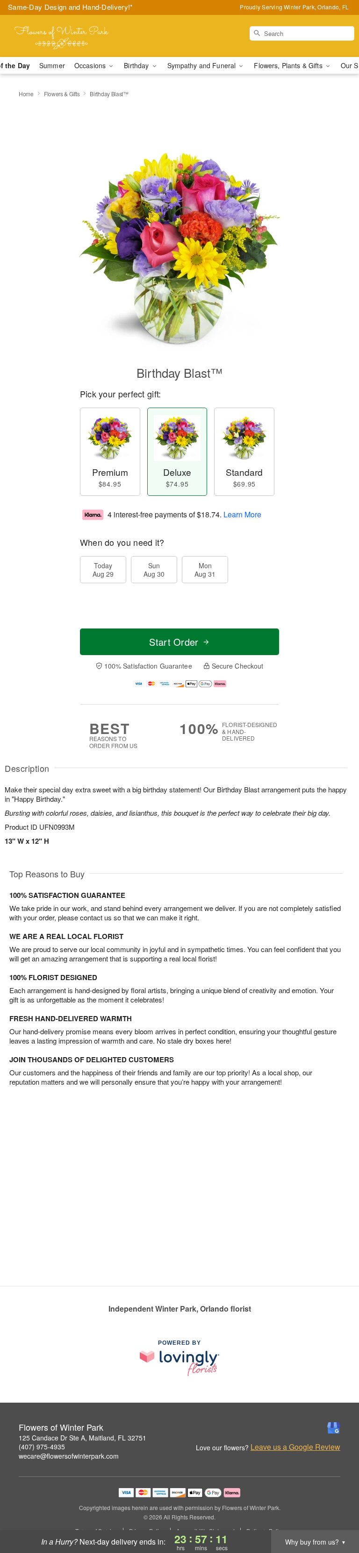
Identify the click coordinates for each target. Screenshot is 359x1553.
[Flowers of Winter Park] (61, 36)
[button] (334, 1513)
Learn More (242, 514)
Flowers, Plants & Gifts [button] (289, 65)
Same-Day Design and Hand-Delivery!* (70, 7)
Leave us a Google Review (295, 1447)
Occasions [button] (91, 65)
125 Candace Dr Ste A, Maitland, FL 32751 (82, 1437)
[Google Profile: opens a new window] (333, 1427)
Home (26, 94)
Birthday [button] (137, 65)
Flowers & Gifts (62, 94)
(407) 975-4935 (42, 1446)
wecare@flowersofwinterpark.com (69, 1456)
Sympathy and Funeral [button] (202, 65)
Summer (52, 65)
